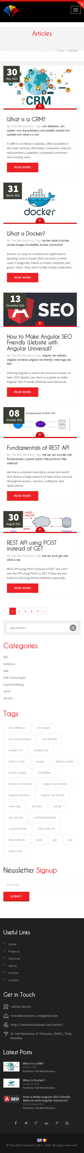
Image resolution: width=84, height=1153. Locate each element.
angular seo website (54, 355)
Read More (22, 167)
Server (7, 691)
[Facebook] (15, 1123)
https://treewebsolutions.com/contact (37, 1025)
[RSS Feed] (67, 1123)
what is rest (13, 560)
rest (65, 556)
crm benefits (47, 130)
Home (60, 50)
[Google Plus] (36, 1123)
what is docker (60, 240)
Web (6, 671)
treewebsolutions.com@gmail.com (34, 1016)
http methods (17, 840)
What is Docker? (26, 233)
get (60, 556)
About (13, 966)
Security (8, 698)
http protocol (52, 459)
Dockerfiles (32, 245)
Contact (14, 980)
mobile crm (63, 130)
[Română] (44, 1140)
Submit (16, 896)
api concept (59, 455)
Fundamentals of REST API (38, 448)
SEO (5, 657)
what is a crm (31, 134)
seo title (36, 806)
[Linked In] (46, 1123)
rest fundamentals (45, 817)
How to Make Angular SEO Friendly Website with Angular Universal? (39, 342)
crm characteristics (27, 130)
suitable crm (14, 134)
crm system (43, 728)
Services (14, 959)
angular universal (17, 360)
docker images (16, 245)
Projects (14, 951)
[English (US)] (39, 1140)
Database (9, 664)
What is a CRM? (26, 119)
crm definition (50, 126)
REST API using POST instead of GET (32, 546)
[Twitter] (26, 1123)
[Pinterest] (57, 1123)
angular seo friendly (41, 360)
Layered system (34, 459)
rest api (46, 455)
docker (46, 240)
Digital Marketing (13, 685)
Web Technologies (14, 678)
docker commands (51, 245)
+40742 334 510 (21, 1007)
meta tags (60, 360)
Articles (14, 973)
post (54, 556)
